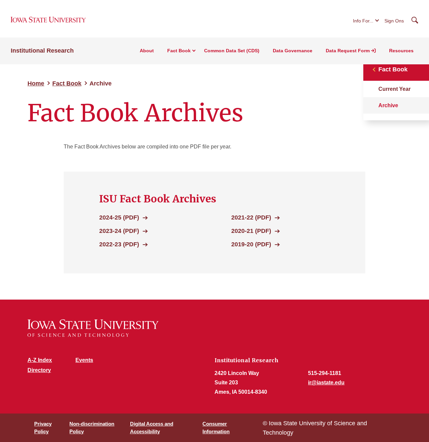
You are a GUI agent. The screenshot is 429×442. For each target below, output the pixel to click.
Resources (401, 50)
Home (35, 83)
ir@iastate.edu (326, 382)
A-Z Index (39, 360)
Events (84, 360)
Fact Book (66, 83)
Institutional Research (42, 50)
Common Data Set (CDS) (231, 50)
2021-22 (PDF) (251, 217)
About (147, 50)
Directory (39, 370)
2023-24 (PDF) (119, 231)
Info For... (363, 20)
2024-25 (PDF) (119, 217)
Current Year (394, 89)
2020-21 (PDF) (251, 231)
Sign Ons (394, 20)
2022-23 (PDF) (119, 244)
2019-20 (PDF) (251, 244)
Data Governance (292, 50)
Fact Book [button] (179, 50)
